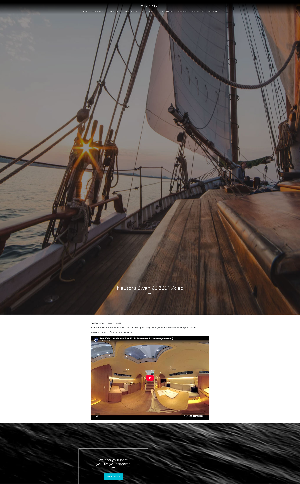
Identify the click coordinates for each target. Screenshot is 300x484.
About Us (182, 11)
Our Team (212, 11)
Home (85, 11)
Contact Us (197, 11)
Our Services (165, 11)
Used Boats (115, 11)
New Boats (97, 11)
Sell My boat (147, 11)
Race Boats (131, 11)
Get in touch (113, 476)
